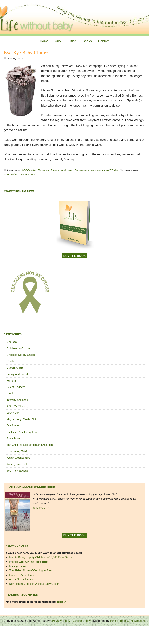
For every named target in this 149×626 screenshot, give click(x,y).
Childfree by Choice (18, 348)
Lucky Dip (13, 412)
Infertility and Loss (61, 169)
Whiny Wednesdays (18, 457)
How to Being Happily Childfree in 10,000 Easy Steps (40, 557)
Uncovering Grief (17, 451)
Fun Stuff (12, 380)
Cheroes (12, 341)
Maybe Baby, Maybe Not (21, 419)
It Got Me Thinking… (19, 406)
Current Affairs (15, 367)
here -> (61, 601)
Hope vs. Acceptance (22, 575)
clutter (14, 173)
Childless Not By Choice (36, 169)
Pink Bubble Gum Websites (128, 620)
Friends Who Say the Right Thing (28, 561)
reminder (24, 173)
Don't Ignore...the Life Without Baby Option (34, 583)
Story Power (14, 438)
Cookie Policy (82, 620)
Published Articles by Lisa (22, 432)
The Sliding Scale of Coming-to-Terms (31, 570)
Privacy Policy (61, 620)
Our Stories (13, 425)
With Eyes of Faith (17, 464)
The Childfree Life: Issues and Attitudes (95, 169)
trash (33, 173)
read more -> (41, 507)
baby (6, 173)
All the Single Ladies (21, 579)
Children (11, 361)
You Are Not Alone (17, 470)
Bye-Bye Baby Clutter (26, 52)
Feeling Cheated (18, 566)
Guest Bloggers (16, 386)
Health (10, 393)
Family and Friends (18, 374)
